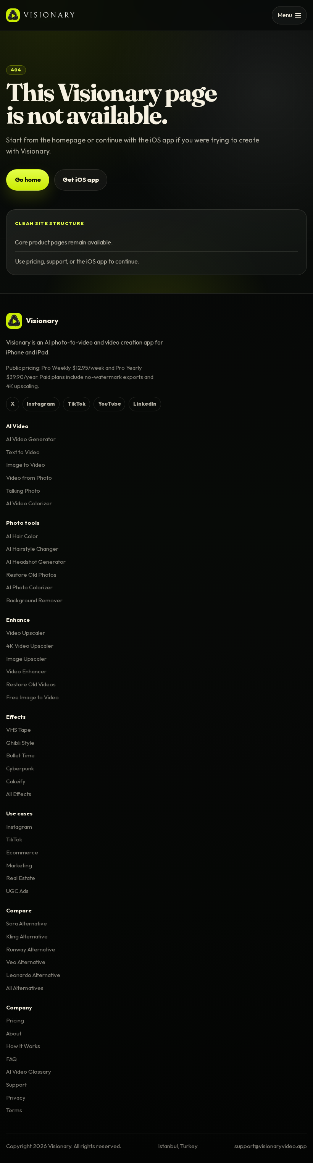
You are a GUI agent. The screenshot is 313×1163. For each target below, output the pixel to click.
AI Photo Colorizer (29, 587)
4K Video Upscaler (29, 645)
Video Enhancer (26, 671)
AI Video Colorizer (29, 503)
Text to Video (23, 452)
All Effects (18, 793)
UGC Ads (17, 890)
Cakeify (16, 781)
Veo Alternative (25, 962)
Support (16, 1084)
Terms (14, 1110)
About (13, 1033)
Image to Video (25, 464)
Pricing (15, 1020)
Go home (28, 179)
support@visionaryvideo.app (270, 1146)
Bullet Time (20, 755)
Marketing (19, 865)
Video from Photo (29, 477)
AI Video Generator (31, 439)
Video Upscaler (25, 632)
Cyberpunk (20, 768)
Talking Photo (23, 490)
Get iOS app (80, 179)
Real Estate (20, 878)
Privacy (16, 1097)
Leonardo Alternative (33, 975)
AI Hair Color (22, 536)
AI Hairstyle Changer (32, 548)
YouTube (109, 403)
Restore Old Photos (31, 574)
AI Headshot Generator (36, 561)
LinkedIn (144, 403)
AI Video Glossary (28, 1071)
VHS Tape (18, 729)
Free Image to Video (32, 697)
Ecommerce (22, 852)
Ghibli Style (20, 742)
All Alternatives (25, 988)
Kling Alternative (27, 936)
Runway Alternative (30, 949)
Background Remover (34, 600)
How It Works (23, 1046)
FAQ (11, 1059)
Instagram (41, 403)
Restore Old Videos (31, 684)
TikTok (77, 403)
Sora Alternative (26, 923)
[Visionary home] (40, 15)
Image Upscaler (26, 658)
